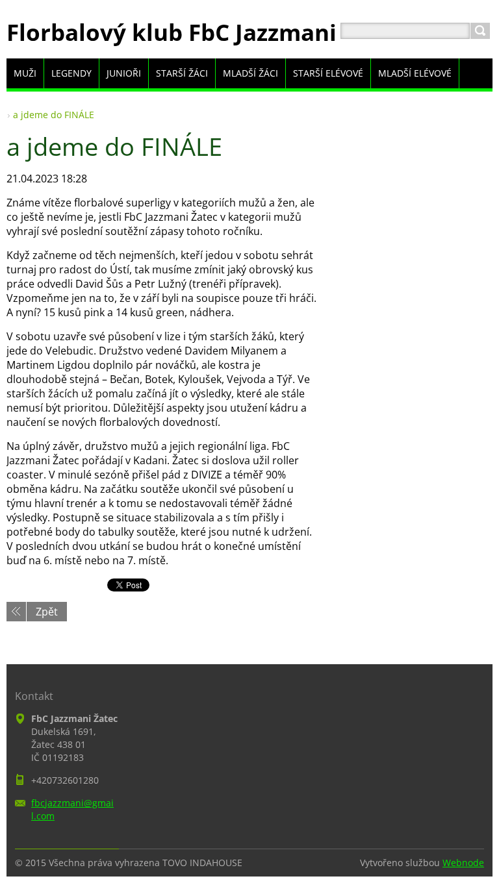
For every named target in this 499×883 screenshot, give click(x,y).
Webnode (463, 862)
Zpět (47, 611)
